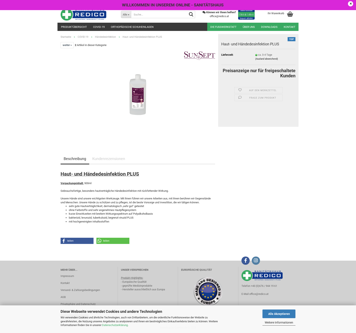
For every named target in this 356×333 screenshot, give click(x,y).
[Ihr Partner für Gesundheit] (88, 14)
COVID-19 (99, 26)
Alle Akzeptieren (279, 313)
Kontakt (289, 26)
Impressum (67, 276)
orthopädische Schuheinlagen (132, 26)
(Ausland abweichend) (266, 59)
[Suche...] (191, 14)
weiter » (67, 45)
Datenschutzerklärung (115, 325)
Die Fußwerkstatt (223, 26)
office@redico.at (258, 293)
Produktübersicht (74, 26)
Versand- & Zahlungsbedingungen (80, 290)
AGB (63, 297)
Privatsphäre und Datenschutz (78, 304)
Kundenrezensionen (108, 158)
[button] (77, 241)
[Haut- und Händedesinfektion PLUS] (138, 94)
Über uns (249, 26)
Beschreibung (75, 158)
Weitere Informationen (279, 322)
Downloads (269, 26)
